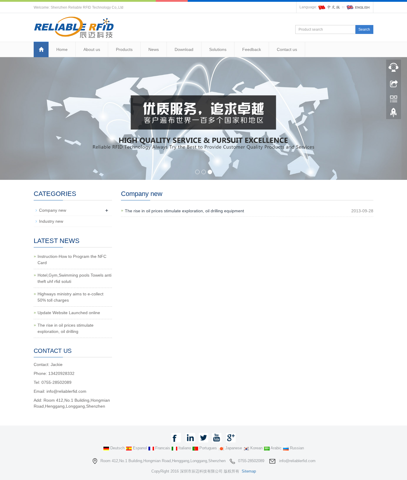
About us (91, 49)
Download (184, 49)
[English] (358, 7)
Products (124, 49)
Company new (52, 210)
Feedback (251, 49)
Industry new (51, 221)
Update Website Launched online (69, 312)
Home (62, 49)
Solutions (217, 49)
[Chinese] (329, 7)
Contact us (287, 49)
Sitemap (249, 471)
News (153, 49)
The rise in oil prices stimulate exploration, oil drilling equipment (184, 210)
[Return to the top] (393, 114)
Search (364, 29)
